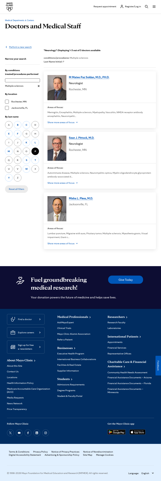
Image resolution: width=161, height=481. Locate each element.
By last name (12, 116)
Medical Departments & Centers (19, 20)
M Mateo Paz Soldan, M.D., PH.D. (89, 77)
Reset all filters (16, 188)
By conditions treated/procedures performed (21, 72)
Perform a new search (20, 46)
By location (11, 93)
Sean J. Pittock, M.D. (81, 137)
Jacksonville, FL (19, 107)
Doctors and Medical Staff (43, 26)
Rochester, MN (19, 101)
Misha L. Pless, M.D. (81, 198)
